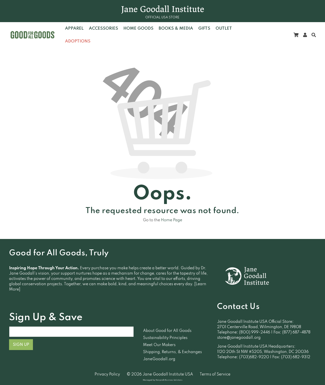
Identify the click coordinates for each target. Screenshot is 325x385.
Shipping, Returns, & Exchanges (172, 352)
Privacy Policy (107, 374)
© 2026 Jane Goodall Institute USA (160, 374)
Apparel (74, 28)
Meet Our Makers (159, 345)
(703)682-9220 (254, 357)
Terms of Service (215, 374)
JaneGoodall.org (159, 359)
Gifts (204, 28)
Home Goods (138, 28)
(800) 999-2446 (254, 332)
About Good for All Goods (167, 331)
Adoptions (77, 41)
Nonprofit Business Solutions (169, 380)
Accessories (103, 28)
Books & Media (176, 28)
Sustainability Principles (165, 338)
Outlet (224, 28)
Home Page (171, 220)
